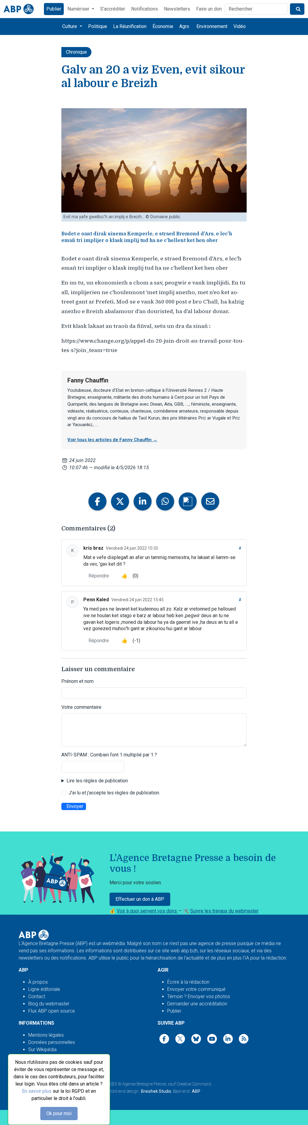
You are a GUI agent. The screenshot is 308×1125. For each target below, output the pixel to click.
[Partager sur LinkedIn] (143, 501)
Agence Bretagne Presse (144, 1084)
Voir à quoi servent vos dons (147, 911)
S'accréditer (112, 9)
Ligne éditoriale (44, 989)
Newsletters (177, 9)
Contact (36, 996)
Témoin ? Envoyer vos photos (198, 996)
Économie (162, 26)
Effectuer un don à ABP (140, 899)
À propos (38, 982)
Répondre (98, 576)
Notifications (144, 9)
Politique (97, 26)
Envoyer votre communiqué (196, 989)
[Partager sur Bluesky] (188, 501)
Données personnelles (51, 1042)
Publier (53, 9)
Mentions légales (46, 1035)
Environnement (211, 26)
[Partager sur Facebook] (97, 501)
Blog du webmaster (48, 1004)
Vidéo (239, 26)
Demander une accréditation (197, 1004)
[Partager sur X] (120, 501)
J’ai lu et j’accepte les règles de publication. (114, 793)
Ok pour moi (59, 1113)
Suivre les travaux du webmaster (224, 911)
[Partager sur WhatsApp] (165, 501)
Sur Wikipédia (42, 1049)
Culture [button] (70, 26)
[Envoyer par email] (210, 501)
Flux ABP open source (51, 1011)
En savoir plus (36, 1091)
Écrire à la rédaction (188, 982)
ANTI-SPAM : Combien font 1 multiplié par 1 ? (109, 755)
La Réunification (129, 26)
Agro (184, 26)
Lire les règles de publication (97, 781)
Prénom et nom (77, 681)
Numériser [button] (79, 9)
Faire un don (209, 9)
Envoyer (74, 806)
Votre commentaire (81, 707)
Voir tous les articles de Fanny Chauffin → (112, 439)
